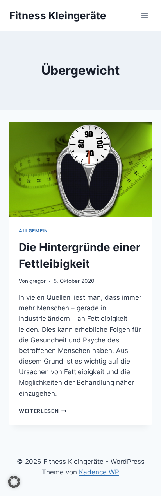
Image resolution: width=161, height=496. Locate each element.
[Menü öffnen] (144, 15)
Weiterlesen (43, 411)
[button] (14, 482)
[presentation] (80, 169)
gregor (37, 281)
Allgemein (33, 231)
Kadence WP (99, 472)
